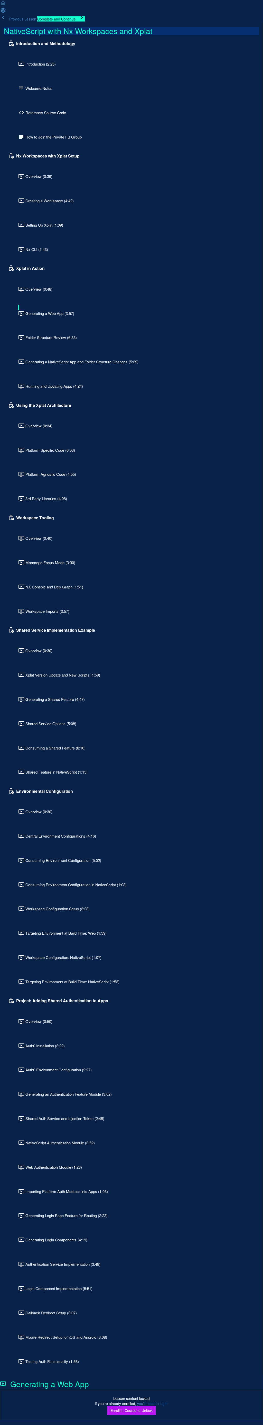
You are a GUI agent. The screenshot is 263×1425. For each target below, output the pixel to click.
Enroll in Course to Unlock (131, 1410)
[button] (3, 4)
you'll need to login (152, 1403)
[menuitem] (3, 11)
